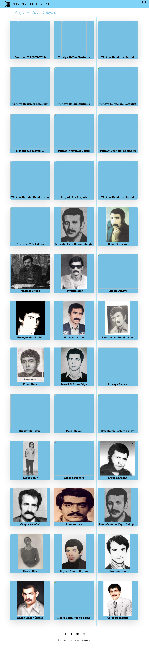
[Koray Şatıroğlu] (74, 460)
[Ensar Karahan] (118, 460)
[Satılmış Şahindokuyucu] (118, 320)
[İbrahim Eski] (118, 553)
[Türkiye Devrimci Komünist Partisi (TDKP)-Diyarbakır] (118, 133)
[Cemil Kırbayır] (118, 226)
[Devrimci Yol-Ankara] (30, 226)
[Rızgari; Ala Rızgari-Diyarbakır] (74, 180)
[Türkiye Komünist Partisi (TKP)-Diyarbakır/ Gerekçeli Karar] (74, 133)
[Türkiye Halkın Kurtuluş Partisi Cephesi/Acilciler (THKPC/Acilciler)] (74, 86)
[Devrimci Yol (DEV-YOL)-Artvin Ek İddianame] (30, 40)
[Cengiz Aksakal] (30, 507)
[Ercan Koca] (30, 366)
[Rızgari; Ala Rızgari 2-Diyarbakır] (30, 133)
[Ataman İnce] (74, 507)
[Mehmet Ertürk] (30, 273)
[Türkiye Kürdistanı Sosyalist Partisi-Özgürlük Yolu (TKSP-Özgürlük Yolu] (118, 86)
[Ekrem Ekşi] (30, 553)
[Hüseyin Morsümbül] (30, 320)
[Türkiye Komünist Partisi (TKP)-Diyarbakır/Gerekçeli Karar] (118, 40)
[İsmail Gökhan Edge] (74, 366)
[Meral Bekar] (74, 413)
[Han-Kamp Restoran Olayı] (118, 413)
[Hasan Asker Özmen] (30, 600)
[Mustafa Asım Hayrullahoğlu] (74, 226)
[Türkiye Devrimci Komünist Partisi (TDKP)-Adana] (30, 86)
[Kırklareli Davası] (30, 413)
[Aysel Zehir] (30, 460)
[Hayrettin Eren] (74, 273)
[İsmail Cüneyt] (118, 273)
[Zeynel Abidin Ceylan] (74, 553)
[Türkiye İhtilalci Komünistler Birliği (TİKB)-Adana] (30, 180)
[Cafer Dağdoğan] (118, 600)
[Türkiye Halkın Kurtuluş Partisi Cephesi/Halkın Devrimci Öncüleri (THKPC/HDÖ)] (74, 40)
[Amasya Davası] (118, 366)
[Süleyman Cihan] (74, 320)
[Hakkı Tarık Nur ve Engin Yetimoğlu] (74, 600)
